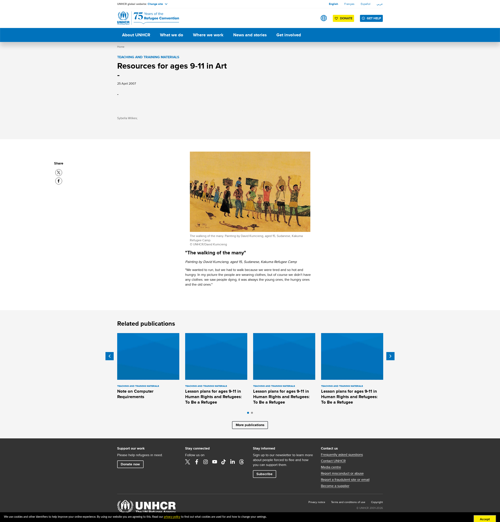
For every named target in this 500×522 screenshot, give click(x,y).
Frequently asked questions (342, 454)
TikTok (223, 461)
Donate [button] (346, 18)
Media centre (331, 467)
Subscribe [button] (264, 473)
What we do (171, 35)
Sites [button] (324, 18)
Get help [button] (374, 18)
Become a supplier (335, 486)
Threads (241, 461)
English (333, 4)
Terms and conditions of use (348, 502)
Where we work (208, 35)
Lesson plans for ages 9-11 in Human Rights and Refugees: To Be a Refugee (213, 397)
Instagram (205, 461)
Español (365, 4)
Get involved (288, 35)
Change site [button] (155, 4)
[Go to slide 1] (249, 414)
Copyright (377, 502)
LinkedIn (232, 461)
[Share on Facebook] (58, 181)
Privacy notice (316, 502)
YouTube (214, 461)
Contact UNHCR (333, 461)
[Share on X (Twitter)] (58, 172)
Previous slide (109, 356)
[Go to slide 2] (253, 414)
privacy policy (172, 517)
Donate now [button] (130, 464)
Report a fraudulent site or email (345, 479)
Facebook (196, 461)
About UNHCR (136, 35)
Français (349, 4)
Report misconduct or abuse (342, 473)
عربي (380, 4)
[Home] (144, 18)
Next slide (390, 356)
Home (120, 47)
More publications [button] (250, 424)
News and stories (250, 35)
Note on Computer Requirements (135, 394)
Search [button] (311, 18)
